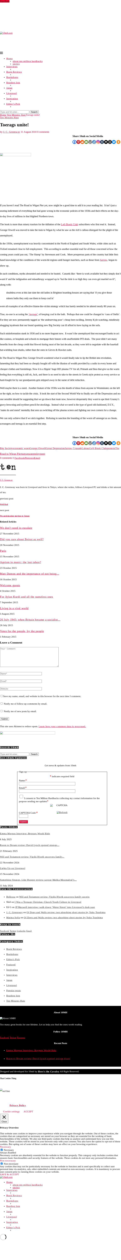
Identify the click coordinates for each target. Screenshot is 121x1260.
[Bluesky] (114, 142)
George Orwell (37, 448)
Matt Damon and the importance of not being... (29, 573)
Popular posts (13, 990)
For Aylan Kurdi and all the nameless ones (26, 596)
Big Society (6, 448)
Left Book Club (69, 224)
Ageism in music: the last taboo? (20, 562)
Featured (11, 964)
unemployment (37, 453)
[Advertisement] (57, 41)
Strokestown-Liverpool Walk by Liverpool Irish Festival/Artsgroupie (36, 20)
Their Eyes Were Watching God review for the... (26, 22)
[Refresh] (62, 812)
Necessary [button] (5, 1147)
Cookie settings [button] (11, 1111)
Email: (23, 788)
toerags (25, 453)
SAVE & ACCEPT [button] (9, 1174)
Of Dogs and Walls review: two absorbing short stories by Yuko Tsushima (65, 912)
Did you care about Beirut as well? (22, 539)
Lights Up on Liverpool (12, 12)
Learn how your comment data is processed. (62, 726)
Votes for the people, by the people (22, 631)
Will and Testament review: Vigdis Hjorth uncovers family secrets (54, 897)
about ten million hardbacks (28, 61)
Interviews (11, 66)
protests (111, 448)
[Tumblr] (102, 142)
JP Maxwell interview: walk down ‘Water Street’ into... (29, 17)
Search (34, 112)
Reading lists (13, 82)
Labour (86, 448)
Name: (23, 780)
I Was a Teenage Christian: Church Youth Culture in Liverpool (48, 902)
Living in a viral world (14, 608)
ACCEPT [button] (28, 1111)
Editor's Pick (13, 959)
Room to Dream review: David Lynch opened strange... (29, 6)
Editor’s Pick (13, 104)
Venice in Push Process (12, 28)
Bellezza (10, 897)
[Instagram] (98, 142)
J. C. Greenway (11, 132)
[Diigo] (94, 142)
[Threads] (110, 142)
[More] (118, 142)
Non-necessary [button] (8, 1160)
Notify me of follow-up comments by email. (25, 704)
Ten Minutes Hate (16, 115)
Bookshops (12, 77)
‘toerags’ (33, 314)
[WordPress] (90, 142)
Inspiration (12, 98)
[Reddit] (82, 142)
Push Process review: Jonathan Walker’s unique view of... (31, 25)
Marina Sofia (13, 917)
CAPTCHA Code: (28, 813)
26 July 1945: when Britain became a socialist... (30, 619)
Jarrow (103, 260)
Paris (3, 550)
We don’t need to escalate (16, 527)
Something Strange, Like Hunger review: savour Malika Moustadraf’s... (38, 14)
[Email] (86, 142)
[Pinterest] (78, 142)
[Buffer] (106, 142)
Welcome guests (10, 585)
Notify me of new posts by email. (20, 711)
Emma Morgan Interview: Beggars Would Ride (25, 4)
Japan (9, 88)
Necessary (9, 1150)
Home (9, 58)
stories (16, 64)
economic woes (21, 448)
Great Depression (55, 448)
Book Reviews (14, 72)
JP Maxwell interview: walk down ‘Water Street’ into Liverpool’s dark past (55, 907)
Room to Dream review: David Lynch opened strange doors (38, 1058)
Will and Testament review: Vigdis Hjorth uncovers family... (32, 9)
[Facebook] (74, 142)
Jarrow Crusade (73, 448)
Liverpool (11, 93)
